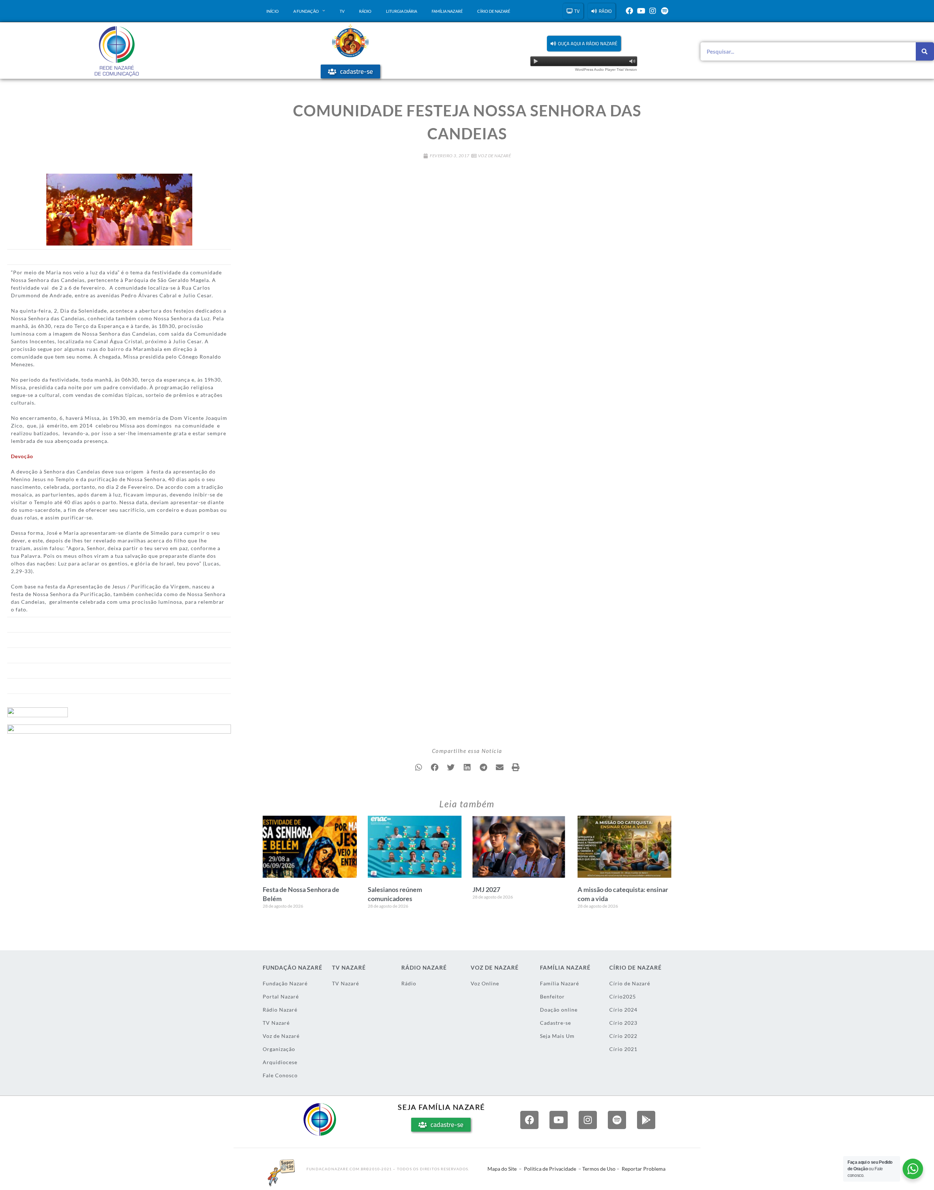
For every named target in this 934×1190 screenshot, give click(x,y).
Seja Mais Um (557, 1036)
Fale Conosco (280, 1075)
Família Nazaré (447, 11)
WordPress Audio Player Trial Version (606, 69)
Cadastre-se (555, 1023)
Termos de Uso (598, 1169)
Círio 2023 (623, 1023)
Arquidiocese (280, 1062)
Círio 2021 (623, 1049)
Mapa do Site (502, 1169)
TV (342, 11)
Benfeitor (552, 996)
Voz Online (485, 983)
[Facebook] (629, 11)
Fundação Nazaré (285, 983)
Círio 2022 (623, 1036)
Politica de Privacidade (550, 1169)
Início (272, 11)
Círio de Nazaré (493, 11)
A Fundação (306, 11)
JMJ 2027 (486, 889)
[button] (584, 43)
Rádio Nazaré (280, 1010)
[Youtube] (641, 11)
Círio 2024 (623, 1010)
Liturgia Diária (401, 11)
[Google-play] (646, 1120)
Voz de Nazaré (494, 155)
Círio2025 (622, 996)
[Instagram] (653, 11)
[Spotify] (664, 11)
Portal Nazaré (281, 996)
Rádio (365, 11)
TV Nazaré (276, 1023)
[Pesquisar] (925, 51)
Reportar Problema (643, 1169)
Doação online (559, 1010)
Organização (279, 1049)
